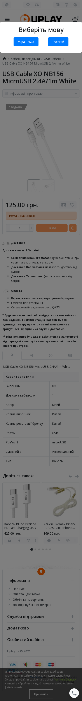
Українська (26, 42)
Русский (58, 42)
